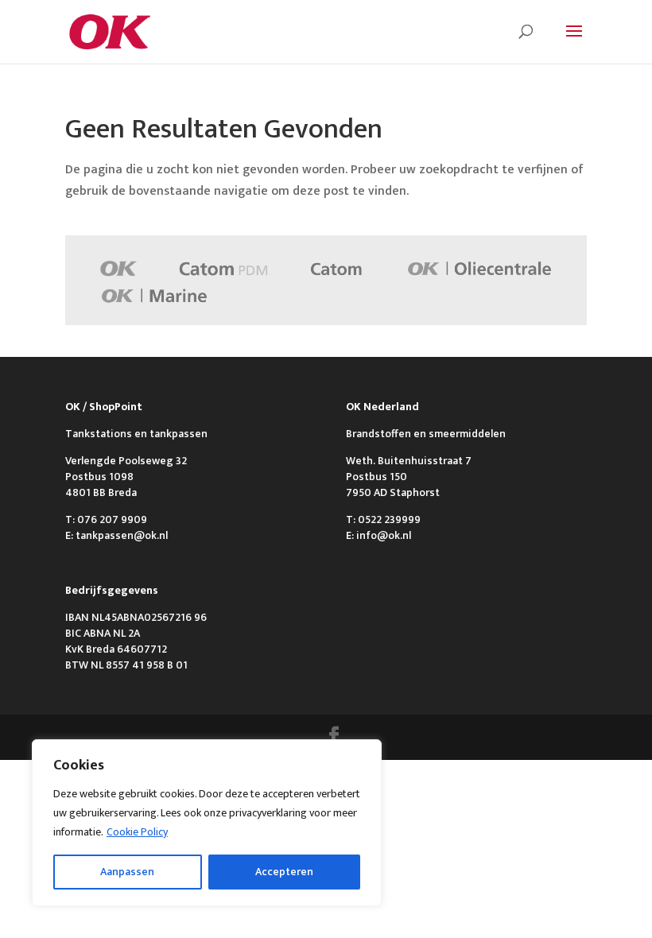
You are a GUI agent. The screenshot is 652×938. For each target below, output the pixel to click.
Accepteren (284, 871)
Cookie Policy (137, 832)
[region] (207, 822)
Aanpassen (127, 871)
